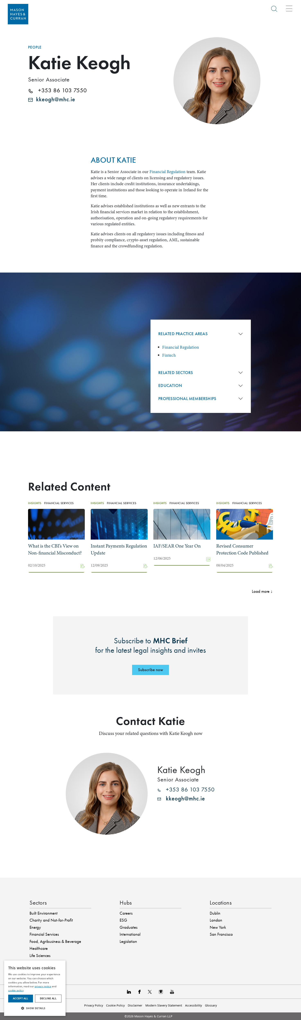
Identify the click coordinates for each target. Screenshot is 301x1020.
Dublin (215, 913)
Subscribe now (150, 669)
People (35, 47)
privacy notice (43, 986)
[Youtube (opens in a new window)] (172, 992)
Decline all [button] (48, 998)
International (130, 934)
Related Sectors (175, 372)
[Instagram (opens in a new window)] (161, 992)
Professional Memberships (187, 398)
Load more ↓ (262, 591)
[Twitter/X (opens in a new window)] (150, 992)
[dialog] (35, 988)
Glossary (211, 1005)
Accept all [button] (20, 998)
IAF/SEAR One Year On (177, 546)
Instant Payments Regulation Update (119, 549)
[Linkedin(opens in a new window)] (129, 992)
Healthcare (38, 948)
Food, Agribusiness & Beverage (55, 941)
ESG (123, 920)
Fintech (168, 355)
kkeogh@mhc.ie (54, 100)
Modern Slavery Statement (163, 1005)
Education (170, 385)
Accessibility (193, 1005)
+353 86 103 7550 (60, 90)
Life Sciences (39, 955)
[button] (34, 1008)
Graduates (128, 927)
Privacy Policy (93, 1005)
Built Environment (43, 913)
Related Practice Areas (183, 333)
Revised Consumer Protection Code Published (242, 549)
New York (218, 927)
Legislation (128, 941)
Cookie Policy (115, 1005)
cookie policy (16, 990)
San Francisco (221, 934)
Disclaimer (135, 1005)
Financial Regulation (167, 172)
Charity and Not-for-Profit (51, 920)
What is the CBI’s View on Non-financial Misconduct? (55, 549)
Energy (35, 927)
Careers (126, 913)
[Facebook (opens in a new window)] (139, 992)
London (216, 920)
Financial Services (44, 934)
